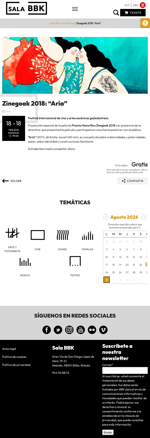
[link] (145, 23)
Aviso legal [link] (9, 349)
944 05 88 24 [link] (61, 372)
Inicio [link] (52, 23)
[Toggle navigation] (75, 9)
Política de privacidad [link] (16, 365)
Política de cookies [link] (14, 357)
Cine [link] (71, 23)
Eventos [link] (62, 23)
